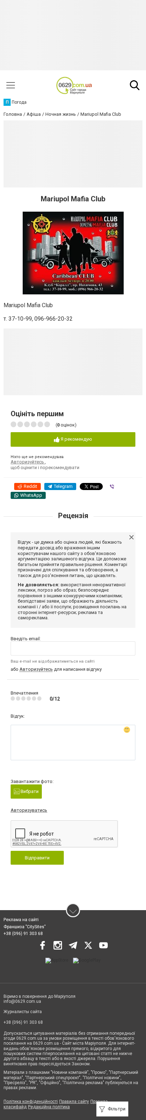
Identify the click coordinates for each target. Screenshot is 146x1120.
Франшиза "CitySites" (25, 926)
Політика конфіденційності (31, 1101)
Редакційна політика (49, 1106)
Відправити (37, 857)
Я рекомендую (76, 439)
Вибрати (29, 791)
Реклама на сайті (21, 919)
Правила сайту (74, 1101)
